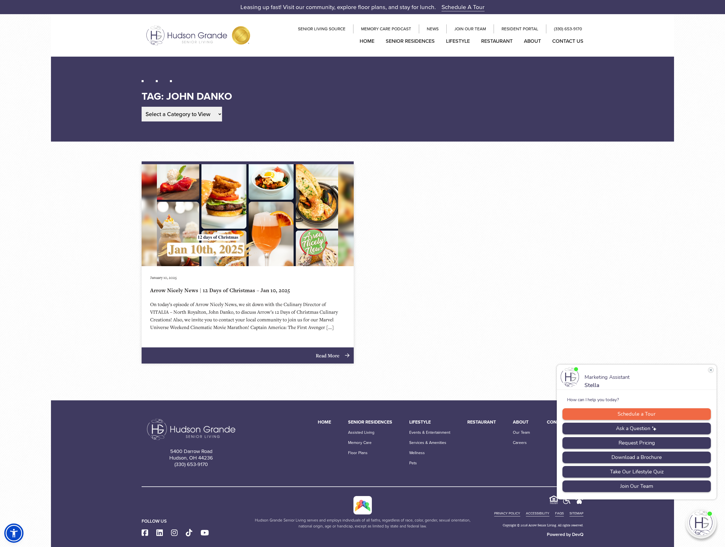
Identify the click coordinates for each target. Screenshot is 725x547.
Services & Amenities (427, 443)
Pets (413, 463)
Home (367, 41)
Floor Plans (358, 453)
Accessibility (537, 513)
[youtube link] (205, 533)
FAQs (559, 513)
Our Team (521, 432)
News (433, 29)
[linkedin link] (159, 533)
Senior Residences (410, 41)
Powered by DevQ (565, 534)
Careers (520, 443)
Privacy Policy (507, 513)
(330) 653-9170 (568, 29)
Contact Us (567, 41)
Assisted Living (361, 432)
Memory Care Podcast (386, 29)
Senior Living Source (322, 29)
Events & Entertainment (429, 432)
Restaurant (497, 41)
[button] (14, 533)
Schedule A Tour (463, 7)
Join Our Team (470, 29)
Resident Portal (520, 29)
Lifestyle (458, 41)
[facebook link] (145, 533)
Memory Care (360, 443)
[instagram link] (174, 533)
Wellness (417, 453)
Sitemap (576, 513)
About (532, 41)
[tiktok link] (189, 533)
